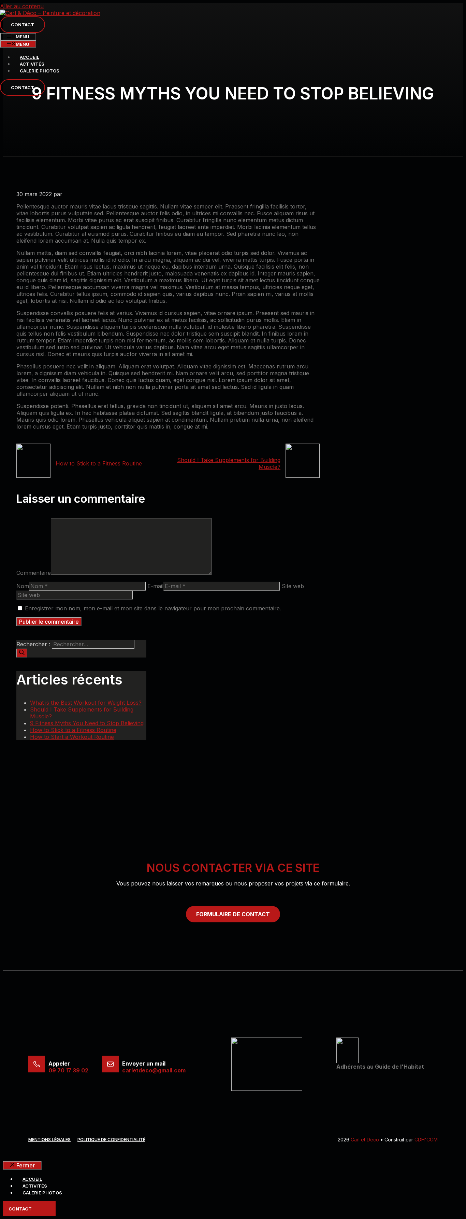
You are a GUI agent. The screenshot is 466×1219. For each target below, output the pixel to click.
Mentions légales (49, 1139)
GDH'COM (426, 1139)
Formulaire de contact (233, 914)
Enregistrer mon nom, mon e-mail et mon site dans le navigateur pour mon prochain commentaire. (153, 608)
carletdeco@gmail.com (154, 1070)
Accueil (29, 57)
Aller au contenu (22, 6)
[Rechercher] (21, 653)
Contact (22, 24)
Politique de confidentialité (111, 1139)
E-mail (155, 586)
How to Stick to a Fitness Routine (99, 463)
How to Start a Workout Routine (72, 736)
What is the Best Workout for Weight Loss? (86, 702)
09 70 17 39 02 (68, 1070)
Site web (293, 586)
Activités (32, 64)
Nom (22, 586)
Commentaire (33, 572)
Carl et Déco (365, 1139)
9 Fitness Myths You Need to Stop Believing (87, 723)
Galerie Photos (39, 70)
